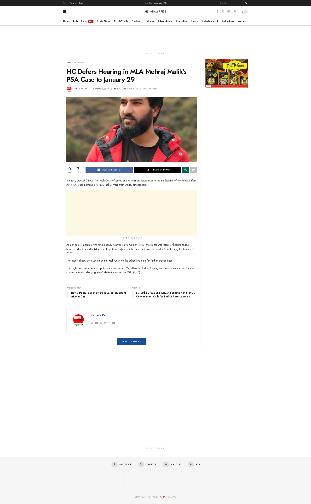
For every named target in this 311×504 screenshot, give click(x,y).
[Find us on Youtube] (228, 11)
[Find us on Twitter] (222, 11)
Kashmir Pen (81, 88)
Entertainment (210, 21)
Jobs (81, 2)
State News (103, 21)
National (149, 21)
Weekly (242, 21)
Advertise (73, 2)
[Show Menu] (64, 11)
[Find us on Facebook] (217, 11)
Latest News (82, 21)
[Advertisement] (155, 37)
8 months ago (99, 88)
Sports (194, 21)
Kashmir (136, 21)
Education (181, 21)
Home (66, 21)
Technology (228, 21)
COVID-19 (122, 21)
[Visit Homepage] (155, 11)
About (65, 2)
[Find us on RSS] (235, 11)
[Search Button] (246, 3)
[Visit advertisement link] (226, 73)
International (165, 21)
